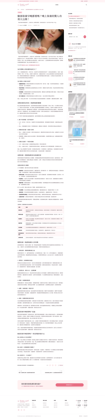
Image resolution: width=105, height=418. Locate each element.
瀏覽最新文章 (69, 384)
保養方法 (33, 405)
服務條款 (66, 403)
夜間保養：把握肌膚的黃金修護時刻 (76, 20)
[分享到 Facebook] (50, 365)
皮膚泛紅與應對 (46, 407)
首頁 (18, 9)
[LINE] (24, 410)
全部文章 (55, 403)
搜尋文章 (55, 405)
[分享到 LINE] (53, 365)
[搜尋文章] (86, 4)
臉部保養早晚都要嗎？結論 (74, 25)
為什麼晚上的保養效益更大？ (74, 16)
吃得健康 (44, 405)
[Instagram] (19, 410)
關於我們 (86, 1)
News (33, 403)
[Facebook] (21, 410)
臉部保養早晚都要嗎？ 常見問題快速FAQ (76, 27)
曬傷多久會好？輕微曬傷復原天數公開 (30, 65)
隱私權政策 (67, 405)
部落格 (82, 1)
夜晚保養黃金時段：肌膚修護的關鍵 (76, 18)
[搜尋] (85, 36)
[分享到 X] (55, 365)
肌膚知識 (22, 9)
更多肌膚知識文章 (71, 50)
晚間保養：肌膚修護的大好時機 (75, 23)
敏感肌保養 (34, 407)
